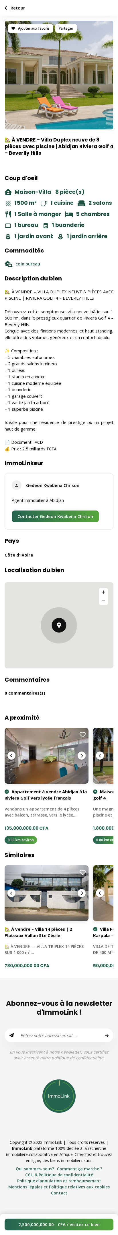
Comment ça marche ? (79, 1168)
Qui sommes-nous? (35, 1168)
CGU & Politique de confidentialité (59, 1174)
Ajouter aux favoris (33, 28)
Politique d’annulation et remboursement (59, 1181)
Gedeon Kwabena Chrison (52, 485)
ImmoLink (22, 1148)
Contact (59, 1193)
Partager (66, 28)
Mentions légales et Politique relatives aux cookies (59, 1187)
